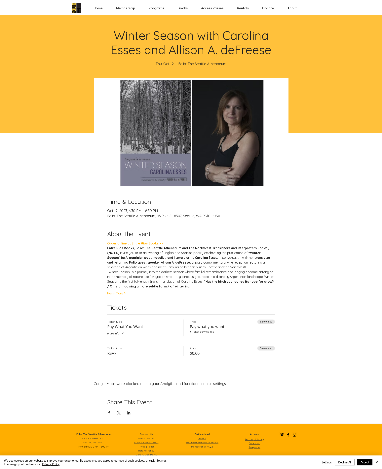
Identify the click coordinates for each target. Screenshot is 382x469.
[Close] (377, 462)
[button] (125, 8)
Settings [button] (327, 462)
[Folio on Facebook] (288, 434)
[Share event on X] (119, 412)
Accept (365, 462)
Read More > (116, 293)
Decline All (344, 462)
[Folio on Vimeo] (281, 434)
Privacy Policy (50, 464)
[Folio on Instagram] (294, 434)
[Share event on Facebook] (109, 412)
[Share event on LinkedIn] (129, 412)
